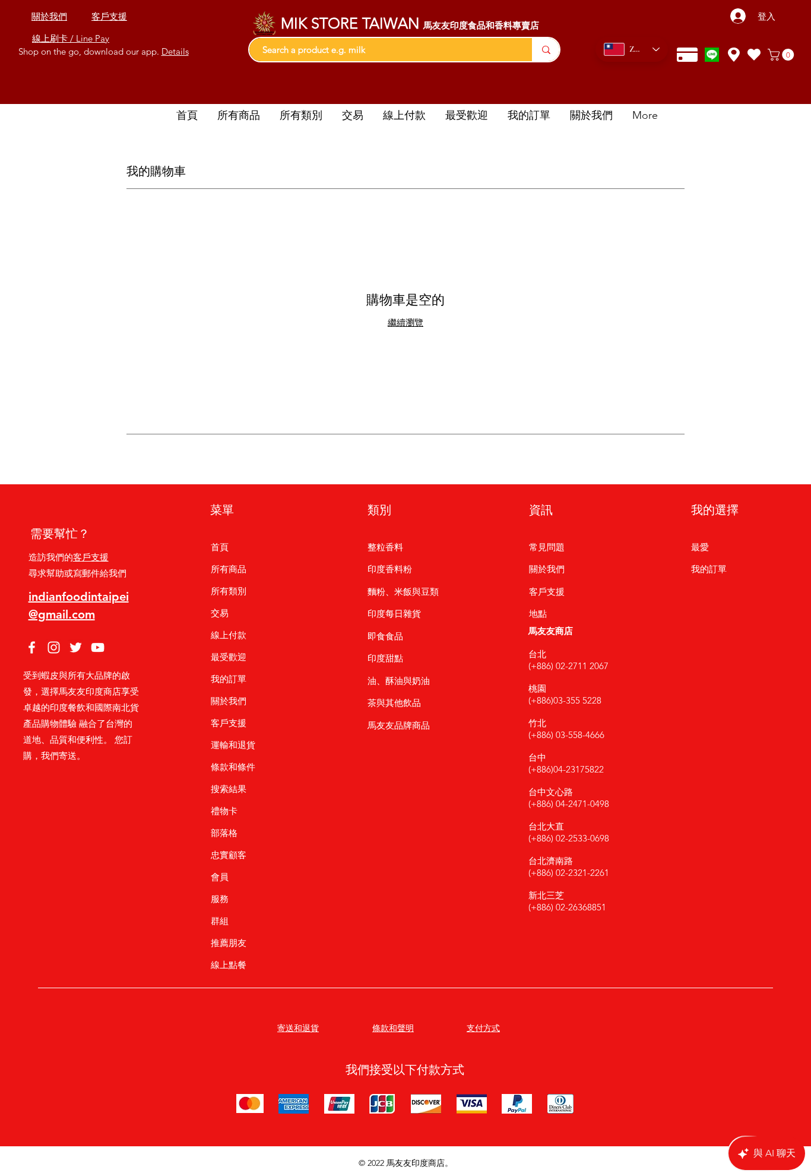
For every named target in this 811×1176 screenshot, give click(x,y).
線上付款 (228, 635)
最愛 (700, 547)
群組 (220, 920)
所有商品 (228, 569)
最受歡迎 (228, 657)
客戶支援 (91, 557)
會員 (220, 876)
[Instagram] (54, 647)
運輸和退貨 (233, 745)
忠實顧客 (228, 854)
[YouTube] (98, 647)
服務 (220, 898)
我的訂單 (228, 679)
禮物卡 (224, 810)
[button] (782, 55)
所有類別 (228, 591)
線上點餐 (228, 964)
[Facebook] (32, 647)
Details (175, 51)
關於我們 (228, 701)
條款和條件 (233, 767)
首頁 (220, 547)
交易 (220, 613)
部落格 (224, 832)
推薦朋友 (228, 942)
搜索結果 (228, 788)
